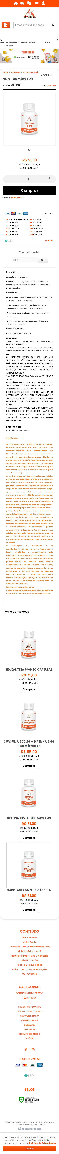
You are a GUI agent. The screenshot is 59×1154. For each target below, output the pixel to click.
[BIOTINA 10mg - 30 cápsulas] (29, 807)
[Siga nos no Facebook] (25, 1050)
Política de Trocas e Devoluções (29, 969)
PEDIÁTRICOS (29, 997)
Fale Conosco (29, 937)
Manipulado (51, 86)
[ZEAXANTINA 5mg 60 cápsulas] (29, 658)
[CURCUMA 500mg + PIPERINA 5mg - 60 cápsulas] (29, 732)
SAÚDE (29, 1038)
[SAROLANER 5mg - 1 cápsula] (29, 879)
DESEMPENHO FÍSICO (29, 1033)
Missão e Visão (29, 960)
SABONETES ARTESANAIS (29, 1011)
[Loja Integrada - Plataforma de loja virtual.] (30, 1129)
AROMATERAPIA (29, 1020)
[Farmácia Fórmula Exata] (29, 13)
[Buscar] (53, 25)
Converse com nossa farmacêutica (30, 946)
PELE (29, 1002)
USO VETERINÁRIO (29, 1015)
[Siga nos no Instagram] (33, 1050)
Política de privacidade (29, 964)
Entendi (29, 1148)
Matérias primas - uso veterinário (29, 955)
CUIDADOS (15, 72)
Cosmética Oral (30, 72)
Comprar (29, 190)
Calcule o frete (29, 252)
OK (42, 260)
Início (5, 72)
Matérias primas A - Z (29, 951)
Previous (4, 59)
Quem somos (29, 973)
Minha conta (30, 942)
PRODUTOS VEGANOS (29, 1006)
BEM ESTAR (29, 1029)
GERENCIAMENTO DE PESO (29, 993)
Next (55, 58)
